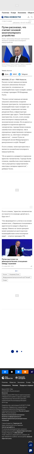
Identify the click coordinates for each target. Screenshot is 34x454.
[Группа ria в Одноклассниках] (25, 372)
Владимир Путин (14, 274)
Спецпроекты (6, 385)
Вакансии (5, 393)
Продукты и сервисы (26, 385)
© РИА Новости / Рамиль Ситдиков (10, 64)
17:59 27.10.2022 (7, 21)
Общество (12, 382)
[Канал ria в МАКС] (5, 372)
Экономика (21, 382)
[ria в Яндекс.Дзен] (12, 372)
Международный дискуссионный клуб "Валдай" (16, 277)
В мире (5, 280)
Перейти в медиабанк (25, 64)
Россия (5, 274)
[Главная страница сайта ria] (11, 17)
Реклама (15, 385)
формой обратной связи (24, 431)
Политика (5, 382)
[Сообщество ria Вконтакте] (18, 372)
